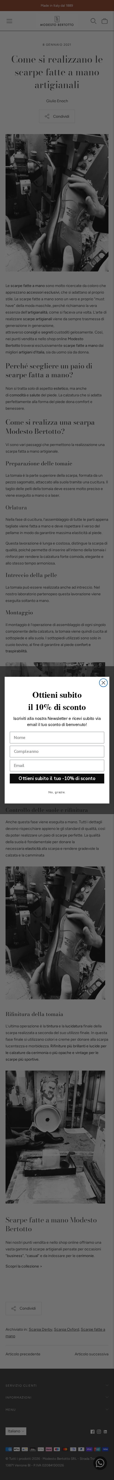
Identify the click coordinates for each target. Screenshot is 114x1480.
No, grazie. (56, 792)
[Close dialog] (103, 683)
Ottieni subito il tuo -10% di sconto (57, 778)
